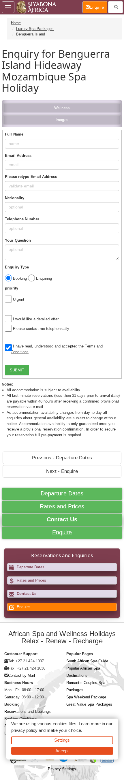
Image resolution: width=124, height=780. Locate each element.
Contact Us (62, 519)
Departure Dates (62, 493)
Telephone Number (22, 219)
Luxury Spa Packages (35, 29)
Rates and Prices (62, 506)
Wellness (62, 108)
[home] (35, 7)
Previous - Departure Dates (62, 458)
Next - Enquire (62, 471)
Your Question (18, 240)
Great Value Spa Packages (89, 704)
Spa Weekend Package (86, 697)
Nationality (14, 198)
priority (11, 288)
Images (62, 120)
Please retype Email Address (31, 176)
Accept (62, 750)
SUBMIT (17, 370)
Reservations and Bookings (27, 711)
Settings (62, 740)
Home (16, 23)
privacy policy (24, 730)
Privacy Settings (62, 769)
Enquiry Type (17, 267)
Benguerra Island (30, 34)
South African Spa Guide (87, 661)
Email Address (18, 155)
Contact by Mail (21, 675)
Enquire (62, 532)
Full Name (14, 134)
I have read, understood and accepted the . (57, 349)
